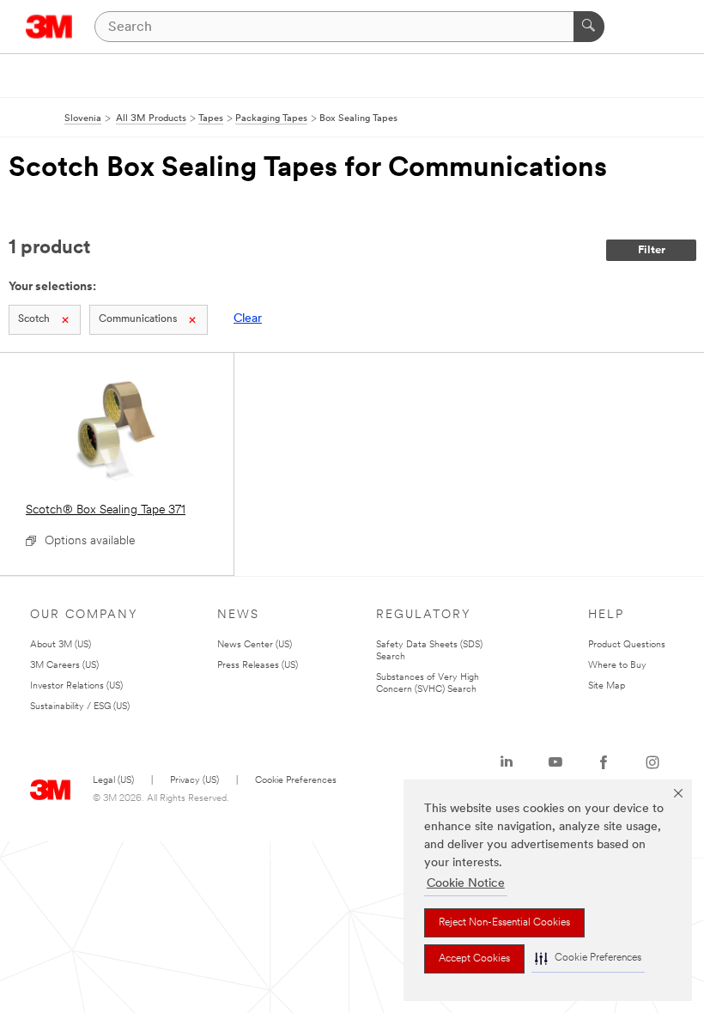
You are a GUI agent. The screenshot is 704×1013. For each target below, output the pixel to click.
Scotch (34, 319)
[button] (588, 958)
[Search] (589, 26)
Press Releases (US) (257, 665)
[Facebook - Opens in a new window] (603, 762)
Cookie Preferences (296, 781)
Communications (138, 319)
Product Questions (626, 645)
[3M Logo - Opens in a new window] (49, 26)
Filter (651, 250)
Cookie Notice (466, 883)
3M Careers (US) (64, 665)
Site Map (606, 686)
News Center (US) (254, 645)
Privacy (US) (194, 781)
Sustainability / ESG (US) (80, 707)
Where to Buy (617, 665)
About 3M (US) (60, 645)
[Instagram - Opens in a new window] (652, 762)
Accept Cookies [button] (474, 959)
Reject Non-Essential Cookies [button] (504, 923)
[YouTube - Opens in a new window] (555, 762)
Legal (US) (113, 781)
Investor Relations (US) (76, 686)
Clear (248, 318)
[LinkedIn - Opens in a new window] (506, 762)
